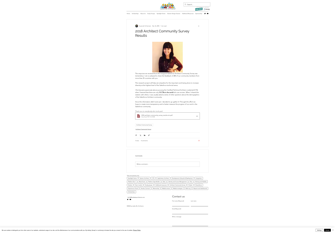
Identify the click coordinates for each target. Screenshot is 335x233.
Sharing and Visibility (200, 181)
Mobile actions (166, 188)
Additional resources (161, 185)
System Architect (144, 178)
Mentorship (156, 188)
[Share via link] (149, 135)
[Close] (333, 230)
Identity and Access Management (177, 181)
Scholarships (131, 192)
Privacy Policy (137, 230)
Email (176, 209)
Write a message (176, 216)
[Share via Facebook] (136, 135)
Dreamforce (198, 185)
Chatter (190, 185)
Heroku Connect (145, 188)
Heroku (130, 185)
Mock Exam (142, 181)
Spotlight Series (132, 178)
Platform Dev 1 (132, 181)
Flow (191, 181)
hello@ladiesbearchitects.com (136, 197)
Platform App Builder (154, 181)
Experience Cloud (133, 188)
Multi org (188, 188)
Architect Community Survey (144, 125)
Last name (193, 201)
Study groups (148, 185)
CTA (153, 178)
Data (164, 181)
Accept (327, 230)
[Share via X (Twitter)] (140, 135)
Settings (319, 230)
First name (178, 201)
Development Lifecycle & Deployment (182, 178)
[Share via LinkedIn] (144, 135)
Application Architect (163, 178)
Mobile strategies (178, 188)
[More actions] (199, 26)
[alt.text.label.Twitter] (205, 13)
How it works (138, 185)
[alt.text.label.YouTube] (208, 13)
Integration (199, 178)
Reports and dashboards (200, 188)
